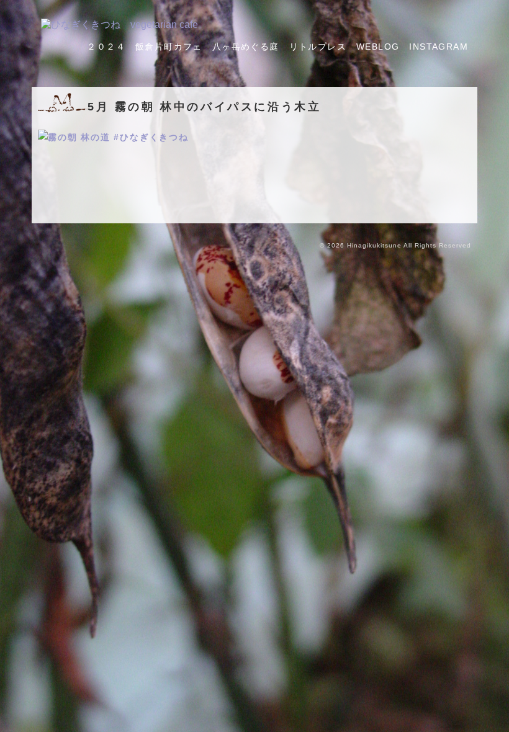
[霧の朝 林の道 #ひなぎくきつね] (113, 137)
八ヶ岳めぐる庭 (245, 46)
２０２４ (106, 46)
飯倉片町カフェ (168, 46)
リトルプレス (317, 46)
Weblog (377, 46)
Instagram (438, 46)
